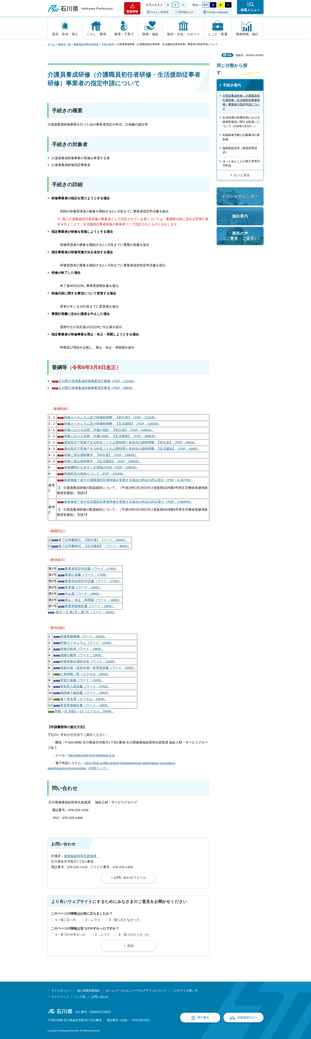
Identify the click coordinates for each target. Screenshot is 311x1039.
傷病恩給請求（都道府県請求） (239, 150)
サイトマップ (60, 996)
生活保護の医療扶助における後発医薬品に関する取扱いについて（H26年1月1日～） (241, 122)
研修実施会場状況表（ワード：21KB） (88, 661)
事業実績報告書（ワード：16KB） (90, 606)
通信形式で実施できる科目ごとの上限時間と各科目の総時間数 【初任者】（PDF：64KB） (130, 442)
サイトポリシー (61, 990)
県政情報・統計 (247, 34)
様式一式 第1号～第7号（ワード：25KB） (85, 612)
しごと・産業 (217, 34)
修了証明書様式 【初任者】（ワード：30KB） (92, 540)
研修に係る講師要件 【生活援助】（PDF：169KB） (102, 461)
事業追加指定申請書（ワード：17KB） (93, 581)
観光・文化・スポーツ (183, 34)
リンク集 (80, 996)
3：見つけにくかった (134, 934)
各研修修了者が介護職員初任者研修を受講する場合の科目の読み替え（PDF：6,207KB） (128, 480)
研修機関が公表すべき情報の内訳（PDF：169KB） (101, 467)
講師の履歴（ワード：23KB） (82, 655)
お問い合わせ (100, 996)
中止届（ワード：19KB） (83, 593)
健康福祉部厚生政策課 (86, 44)
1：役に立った (65, 920)
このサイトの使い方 (185, 990)
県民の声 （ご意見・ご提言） (240, 236)
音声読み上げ (186, 12)
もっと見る (242, 175)
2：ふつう (92, 920)
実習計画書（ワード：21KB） (82, 680)
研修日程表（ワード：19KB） (82, 649)
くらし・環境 (96, 34)
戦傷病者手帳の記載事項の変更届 (241, 137)
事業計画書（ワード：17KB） (86, 575)
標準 (205, 4)
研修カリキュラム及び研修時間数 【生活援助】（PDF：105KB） (112, 424)
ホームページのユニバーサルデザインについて (136, 990)
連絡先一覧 (64, 44)
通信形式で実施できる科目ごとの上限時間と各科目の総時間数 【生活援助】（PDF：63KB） (132, 449)
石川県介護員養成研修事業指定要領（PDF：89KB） (96, 388)
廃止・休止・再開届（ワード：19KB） (93, 600)
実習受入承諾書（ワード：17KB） (85, 686)
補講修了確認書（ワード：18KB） (85, 693)
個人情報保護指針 (88, 990)
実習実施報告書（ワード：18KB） (85, 705)
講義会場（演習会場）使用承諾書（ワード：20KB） (98, 668)
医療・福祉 (150, 34)
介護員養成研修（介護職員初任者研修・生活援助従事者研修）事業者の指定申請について (241, 102)
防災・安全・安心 (65, 34)
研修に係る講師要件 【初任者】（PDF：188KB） (101, 455)
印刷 (229, 55)
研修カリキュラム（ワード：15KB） (86, 643)
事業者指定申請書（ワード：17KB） (91, 568)
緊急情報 (132, 11)
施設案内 (240, 216)
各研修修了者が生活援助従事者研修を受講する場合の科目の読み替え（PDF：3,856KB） (128, 502)
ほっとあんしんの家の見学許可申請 (241, 163)
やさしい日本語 (159, 12)
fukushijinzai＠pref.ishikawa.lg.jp (91, 755)
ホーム (51, 44)
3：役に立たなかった (124, 920)
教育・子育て (124, 34)
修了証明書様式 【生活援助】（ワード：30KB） (94, 546)
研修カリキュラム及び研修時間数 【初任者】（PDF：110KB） (110, 417)
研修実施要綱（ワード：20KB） (83, 636)
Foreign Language (217, 12)
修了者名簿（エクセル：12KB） (83, 699)
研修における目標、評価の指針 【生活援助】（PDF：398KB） (110, 436)
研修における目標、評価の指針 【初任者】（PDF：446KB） (109, 430)
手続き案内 (108, 44)
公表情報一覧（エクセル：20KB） (85, 674)
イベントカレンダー (240, 196)
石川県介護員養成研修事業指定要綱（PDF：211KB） (97, 381)
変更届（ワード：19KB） (83, 587)
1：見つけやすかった (70, 934)
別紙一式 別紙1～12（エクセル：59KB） (84, 711)
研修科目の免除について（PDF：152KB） (94, 474)
